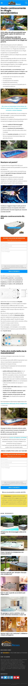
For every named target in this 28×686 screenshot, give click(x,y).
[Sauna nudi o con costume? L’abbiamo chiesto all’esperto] (14, 624)
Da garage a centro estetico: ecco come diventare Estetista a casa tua (13, 613)
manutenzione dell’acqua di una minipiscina (14, 403)
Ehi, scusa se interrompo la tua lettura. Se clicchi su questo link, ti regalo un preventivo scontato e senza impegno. (14, 108)
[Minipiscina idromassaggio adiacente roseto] (14, 522)
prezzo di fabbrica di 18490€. (18, 437)
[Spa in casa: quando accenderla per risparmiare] (14, 583)
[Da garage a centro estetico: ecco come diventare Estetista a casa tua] (14, 604)
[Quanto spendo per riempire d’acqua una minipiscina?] (14, 563)
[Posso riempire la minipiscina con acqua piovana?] (14, 543)
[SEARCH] (26, 2)
